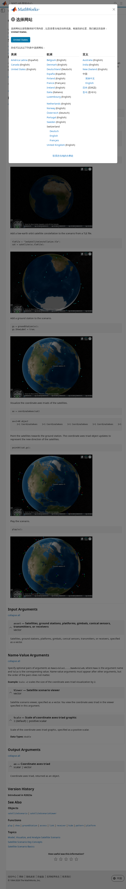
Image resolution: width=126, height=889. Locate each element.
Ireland (51, 87)
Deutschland (54, 69)
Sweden (51, 122)
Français (54, 140)
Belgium (51, 60)
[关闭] (114, 9)
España (51, 73)
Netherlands (54, 103)
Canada (15, 64)
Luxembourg (54, 96)
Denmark (52, 64)
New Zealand (90, 69)
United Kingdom (56, 144)
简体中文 (90, 78)
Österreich (52, 112)
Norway (51, 108)
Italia (49, 92)
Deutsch (54, 131)
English (54, 135)
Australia (88, 60)
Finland (51, 78)
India (85, 64)
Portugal (51, 117)
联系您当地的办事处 (63, 155)
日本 (85, 87)
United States (18, 69)
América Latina (19, 60)
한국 (85, 92)
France (50, 83)
